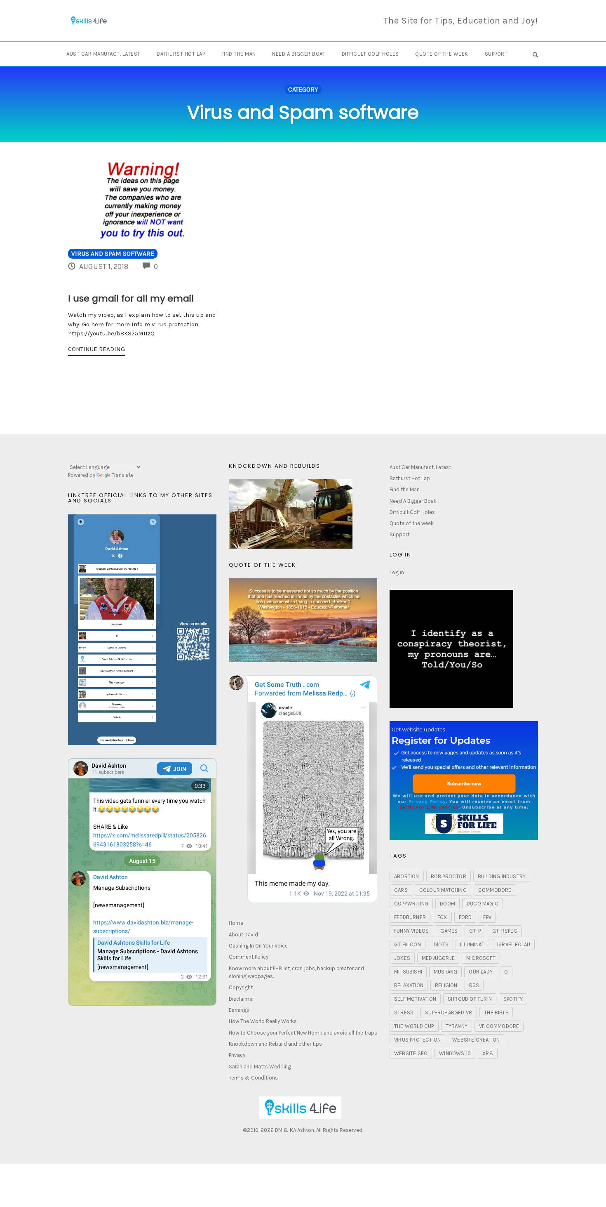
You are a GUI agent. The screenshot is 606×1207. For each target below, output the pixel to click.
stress (403, 1012)
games (449, 931)
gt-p (475, 931)
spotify (513, 999)
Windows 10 (455, 1053)
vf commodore (499, 1026)
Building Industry (502, 876)
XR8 (487, 1053)
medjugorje (438, 958)
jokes (402, 958)
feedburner (410, 917)
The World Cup (414, 1026)
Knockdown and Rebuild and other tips (275, 1044)
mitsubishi (408, 972)
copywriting (411, 904)
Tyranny (456, 1026)
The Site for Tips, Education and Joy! (460, 20)
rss (474, 985)
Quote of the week (441, 54)
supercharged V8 (448, 1012)
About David (243, 934)
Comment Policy (248, 957)
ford (465, 917)
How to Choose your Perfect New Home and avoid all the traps (303, 1033)
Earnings (239, 1010)
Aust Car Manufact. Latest (103, 54)
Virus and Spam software (112, 253)
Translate (123, 475)
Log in (397, 572)
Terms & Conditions (253, 1078)
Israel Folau (513, 944)
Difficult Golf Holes (370, 54)
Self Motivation (415, 999)
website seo (410, 1053)
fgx (442, 917)
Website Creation (476, 1040)
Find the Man (238, 54)
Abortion (406, 876)
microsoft (481, 958)
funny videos (411, 931)
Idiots (440, 944)
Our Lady (481, 972)
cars (401, 890)
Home (236, 923)
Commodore (495, 890)
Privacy (237, 1055)
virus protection (417, 1040)
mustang (445, 972)
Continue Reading (96, 349)
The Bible (496, 1012)
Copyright (241, 987)
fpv (487, 917)
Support (496, 54)
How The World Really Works (263, 1021)
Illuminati (473, 944)
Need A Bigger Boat (298, 54)
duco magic (482, 904)
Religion (446, 985)
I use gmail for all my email (131, 298)
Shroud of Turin (470, 999)
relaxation (408, 985)
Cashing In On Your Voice (258, 946)
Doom (447, 904)
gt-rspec (504, 931)
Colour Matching (443, 890)
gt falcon (407, 944)
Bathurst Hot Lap (181, 54)
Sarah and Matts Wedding (260, 1066)
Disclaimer (241, 999)
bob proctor (448, 876)
